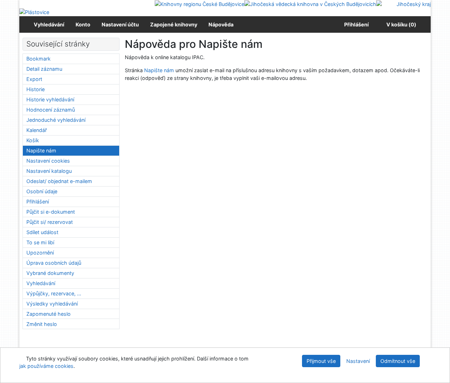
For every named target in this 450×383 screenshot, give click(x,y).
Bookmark (38, 59)
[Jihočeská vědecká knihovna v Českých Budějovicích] (310, 4)
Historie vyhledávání (50, 99)
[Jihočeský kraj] (403, 4)
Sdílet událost (42, 232)
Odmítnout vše (397, 361)
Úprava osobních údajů (53, 263)
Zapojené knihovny (173, 24)
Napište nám (159, 70)
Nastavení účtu (120, 24)
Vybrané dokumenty (50, 273)
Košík (32, 140)
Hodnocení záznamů (50, 110)
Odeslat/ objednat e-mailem (59, 181)
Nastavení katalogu (49, 171)
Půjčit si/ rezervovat (49, 222)
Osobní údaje (41, 191)
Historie (35, 89)
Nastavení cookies (48, 161)
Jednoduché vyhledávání (55, 120)
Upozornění (40, 253)
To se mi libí (40, 242)
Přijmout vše (321, 361)
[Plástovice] (34, 12)
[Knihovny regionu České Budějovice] (199, 4)
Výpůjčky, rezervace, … (53, 293)
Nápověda (220, 24)
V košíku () (401, 24)
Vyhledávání (49, 24)
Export (34, 79)
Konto (83, 24)
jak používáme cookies (46, 366)
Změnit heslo (41, 324)
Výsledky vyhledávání (52, 304)
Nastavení (358, 361)
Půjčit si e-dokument (50, 212)
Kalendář (36, 130)
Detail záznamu (44, 69)
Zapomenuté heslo (48, 314)
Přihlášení (355, 24)
